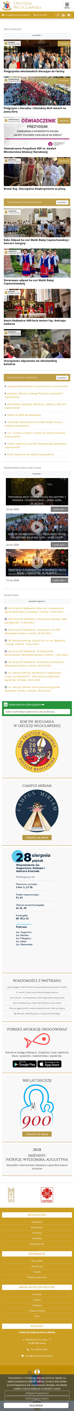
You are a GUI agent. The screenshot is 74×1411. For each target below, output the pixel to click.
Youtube (37, 1299)
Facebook (37, 1294)
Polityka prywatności (37, 1277)
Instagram (37, 1305)
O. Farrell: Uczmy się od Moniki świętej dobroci (37, 992)
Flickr (37, 1316)
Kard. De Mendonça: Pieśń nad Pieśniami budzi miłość (37, 1003)
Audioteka (25, 597)
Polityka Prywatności (37, 1393)
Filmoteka (37, 1232)
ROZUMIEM (36, 1405)
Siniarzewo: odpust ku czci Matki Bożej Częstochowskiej (29, 281)
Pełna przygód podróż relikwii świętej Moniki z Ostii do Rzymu (37, 1008)
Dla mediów (37, 1260)
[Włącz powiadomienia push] (57, 15)
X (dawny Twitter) (37, 1310)
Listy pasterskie (37, 1243)
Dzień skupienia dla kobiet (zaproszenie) (30, 454)
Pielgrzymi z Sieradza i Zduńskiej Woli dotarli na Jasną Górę (35, 109)
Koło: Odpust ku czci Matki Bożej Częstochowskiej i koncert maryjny (36, 241)
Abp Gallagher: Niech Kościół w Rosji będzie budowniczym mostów (37, 987)
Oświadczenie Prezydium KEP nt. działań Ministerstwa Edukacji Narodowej (30, 150)
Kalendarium (37, 1227)
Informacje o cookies (37, 1398)
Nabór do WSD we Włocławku (24, 415)
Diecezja (27, 5)
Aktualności (23, 31)
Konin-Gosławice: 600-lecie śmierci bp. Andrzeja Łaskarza (35, 322)
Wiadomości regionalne (37, 202)
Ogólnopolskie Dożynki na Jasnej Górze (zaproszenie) (37, 386)
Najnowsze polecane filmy (23, 470)
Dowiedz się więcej (37, 837)
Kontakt (37, 1271)
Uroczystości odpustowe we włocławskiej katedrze (30, 362)
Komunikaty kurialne (37, 377)
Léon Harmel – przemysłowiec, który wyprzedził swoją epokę (37, 997)
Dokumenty (37, 1266)
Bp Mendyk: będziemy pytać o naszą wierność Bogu (37, 1013)
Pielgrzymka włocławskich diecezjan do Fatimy (34, 71)
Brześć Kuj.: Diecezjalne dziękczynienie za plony (35, 188)
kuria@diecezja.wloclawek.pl (38, 1355)
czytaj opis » (59, 509)
